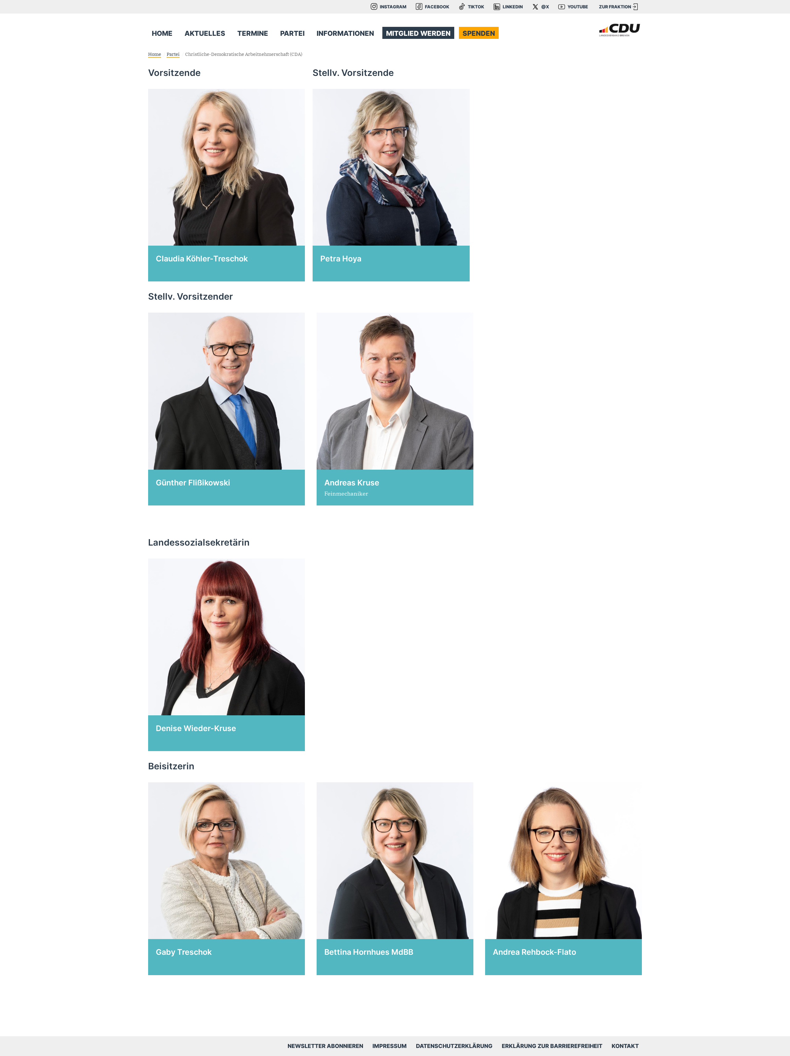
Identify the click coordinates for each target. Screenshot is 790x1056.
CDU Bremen (619, 30)
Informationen (345, 33)
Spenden (479, 33)
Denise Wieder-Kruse (196, 728)
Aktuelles (205, 33)
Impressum (389, 1046)
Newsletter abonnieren (325, 1046)
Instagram (393, 6)
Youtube (578, 6)
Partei (292, 33)
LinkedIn (513, 6)
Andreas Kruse (351, 482)
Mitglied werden (418, 33)
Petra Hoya (340, 258)
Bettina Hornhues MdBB (368, 952)
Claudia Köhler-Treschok (202, 258)
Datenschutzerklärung (454, 1046)
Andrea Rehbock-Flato (534, 952)
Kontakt (625, 1046)
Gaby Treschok (184, 952)
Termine (252, 33)
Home (162, 33)
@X (545, 6)
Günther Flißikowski (193, 482)
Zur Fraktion (615, 6)
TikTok (476, 6)
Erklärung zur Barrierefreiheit (552, 1046)
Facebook (437, 6)
